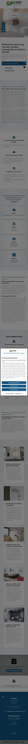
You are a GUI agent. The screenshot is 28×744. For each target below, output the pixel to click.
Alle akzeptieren (14, 389)
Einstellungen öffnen (14, 382)
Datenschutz (10, 393)
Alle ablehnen (14, 386)
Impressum (18, 393)
